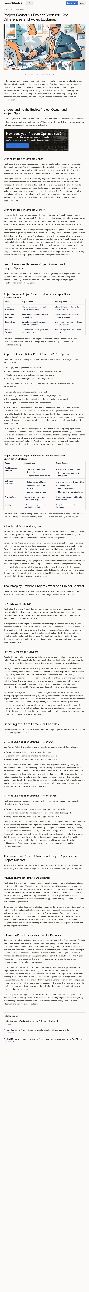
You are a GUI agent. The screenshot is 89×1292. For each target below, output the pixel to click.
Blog (5, 9)
